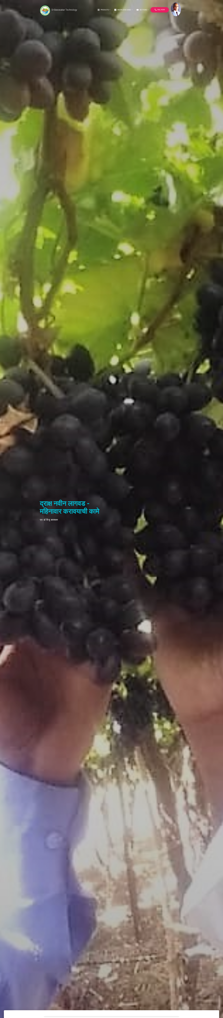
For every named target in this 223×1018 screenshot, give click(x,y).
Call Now (159, 10)
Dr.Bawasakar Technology (64, 9)
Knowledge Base (122, 10)
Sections (141, 10)
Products (103, 10)
